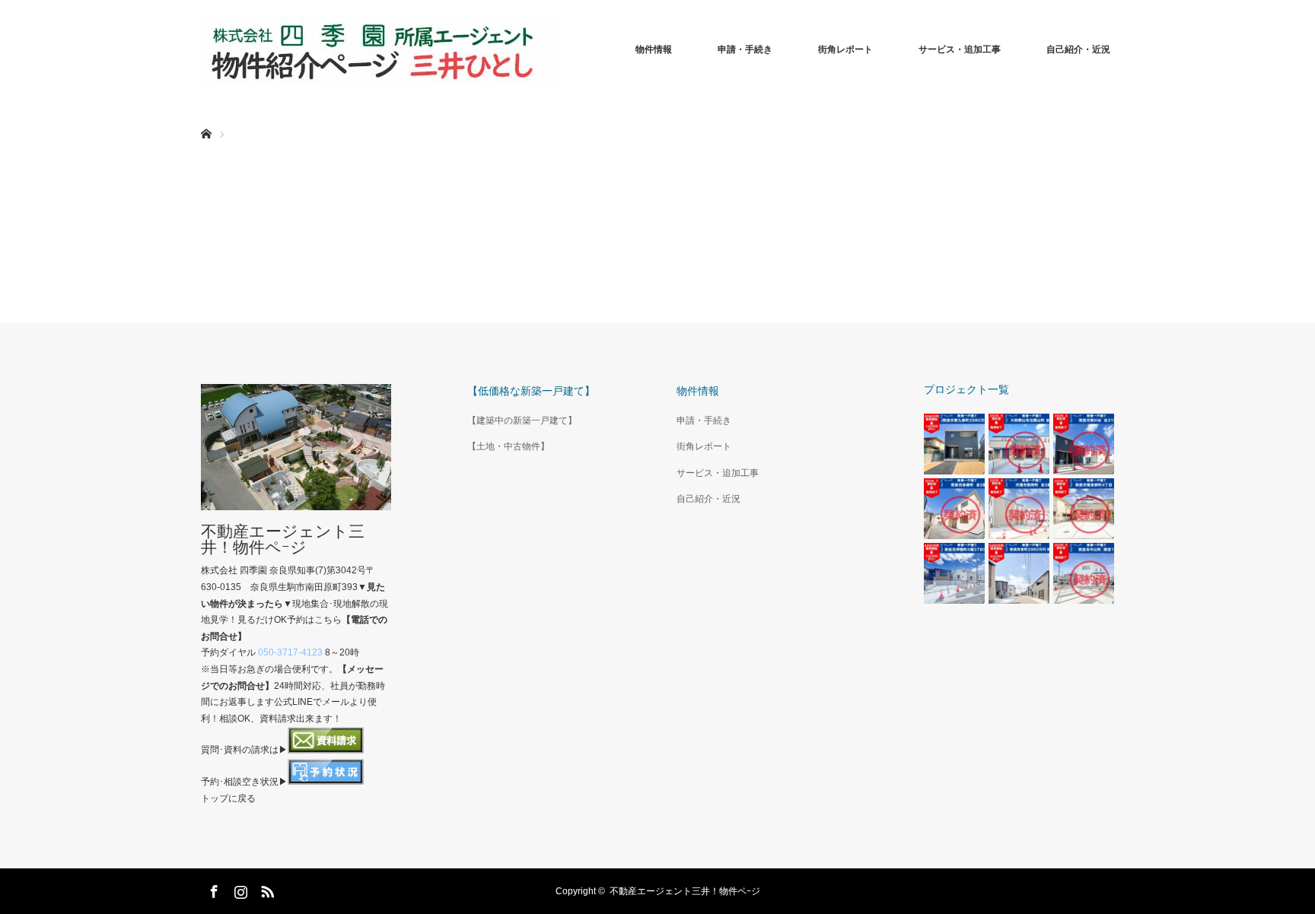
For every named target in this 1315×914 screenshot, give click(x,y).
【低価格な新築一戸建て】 (531, 391)
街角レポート (845, 49)
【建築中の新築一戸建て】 (522, 420)
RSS (265, 889)
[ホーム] (206, 116)
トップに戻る (228, 798)
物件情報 (653, 49)
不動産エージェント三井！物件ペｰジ (283, 539)
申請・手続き (745, 49)
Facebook (212, 889)
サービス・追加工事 (960, 49)
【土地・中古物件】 (508, 446)
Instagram (239, 889)
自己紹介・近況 (1078, 49)
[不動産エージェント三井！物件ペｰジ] (380, 49)
